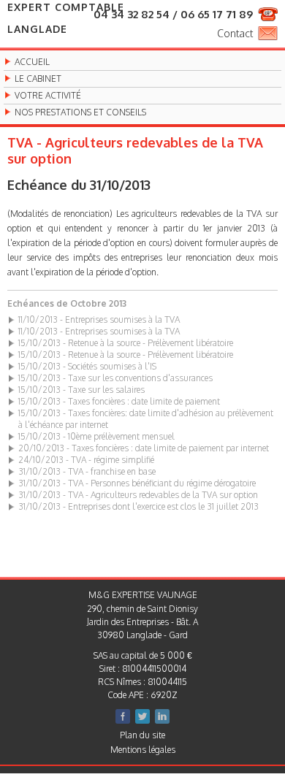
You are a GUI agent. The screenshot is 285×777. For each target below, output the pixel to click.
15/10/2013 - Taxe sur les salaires (81, 389)
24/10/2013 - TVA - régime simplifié (86, 459)
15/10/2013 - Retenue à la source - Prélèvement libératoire (125, 342)
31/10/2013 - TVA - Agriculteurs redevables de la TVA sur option (138, 494)
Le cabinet (38, 78)
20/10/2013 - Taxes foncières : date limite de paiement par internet (143, 448)
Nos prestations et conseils (80, 112)
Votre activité (48, 95)
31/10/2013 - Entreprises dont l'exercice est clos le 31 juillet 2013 (138, 506)
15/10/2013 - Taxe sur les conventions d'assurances (115, 377)
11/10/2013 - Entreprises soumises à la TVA (99, 319)
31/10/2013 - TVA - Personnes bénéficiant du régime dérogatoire (137, 483)
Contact (235, 33)
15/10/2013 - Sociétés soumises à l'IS (87, 366)
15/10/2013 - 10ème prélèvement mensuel (96, 436)
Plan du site (142, 735)
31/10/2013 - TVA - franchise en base (87, 471)
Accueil (32, 62)
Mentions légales (142, 749)
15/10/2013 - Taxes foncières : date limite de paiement (119, 401)
